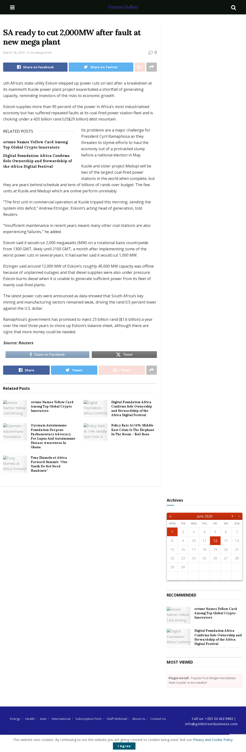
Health (30, 719)
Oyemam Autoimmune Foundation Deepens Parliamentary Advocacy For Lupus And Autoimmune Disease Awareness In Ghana (53, 436)
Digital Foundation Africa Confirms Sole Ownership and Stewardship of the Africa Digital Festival (37, 161)
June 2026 (204, 516)
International (61, 719)
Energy (15, 719)
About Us (138, 719)
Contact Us (158, 719)
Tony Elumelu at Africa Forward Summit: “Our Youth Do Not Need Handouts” (49, 464)
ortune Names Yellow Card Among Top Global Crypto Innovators (52, 406)
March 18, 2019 (14, 52)
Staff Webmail (117, 719)
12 (215, 540)
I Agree (124, 746)
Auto (43, 719)
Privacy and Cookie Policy (213, 739)
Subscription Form (88, 719)
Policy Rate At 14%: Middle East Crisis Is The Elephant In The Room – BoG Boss (132, 429)
